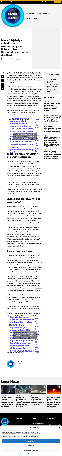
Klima (45, 124)
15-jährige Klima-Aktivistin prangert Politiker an (52, 81)
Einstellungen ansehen (31, 450)
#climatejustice (22, 343)
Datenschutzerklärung (33, 453)
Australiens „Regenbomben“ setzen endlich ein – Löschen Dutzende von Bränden (38, 401)
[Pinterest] (2, 84)
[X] (2, 80)
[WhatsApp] (2, 88)
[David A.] (11, 364)
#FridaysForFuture (19, 346)
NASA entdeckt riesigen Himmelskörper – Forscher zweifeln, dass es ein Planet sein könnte (52, 107)
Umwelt (3, 36)
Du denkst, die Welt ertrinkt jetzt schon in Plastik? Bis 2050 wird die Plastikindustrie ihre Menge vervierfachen (52, 155)
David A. (20, 59)
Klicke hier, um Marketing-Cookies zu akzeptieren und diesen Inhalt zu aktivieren (25, 136)
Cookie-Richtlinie (22, 453)
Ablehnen (31, 445)
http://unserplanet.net (22, 363)
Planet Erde (47, 101)
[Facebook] (2, 76)
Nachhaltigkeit (48, 149)
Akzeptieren (31, 441)
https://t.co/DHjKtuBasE (22, 351)
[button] (59, 427)
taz (36, 265)
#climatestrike (18, 348)
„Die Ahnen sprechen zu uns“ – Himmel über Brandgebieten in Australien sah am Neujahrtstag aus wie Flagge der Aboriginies (54, 403)
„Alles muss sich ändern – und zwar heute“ (52, 86)
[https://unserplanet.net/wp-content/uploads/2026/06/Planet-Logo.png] (13, 16)
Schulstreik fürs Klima (52, 90)
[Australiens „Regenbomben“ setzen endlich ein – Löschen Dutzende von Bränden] (38, 389)
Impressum (43, 453)
